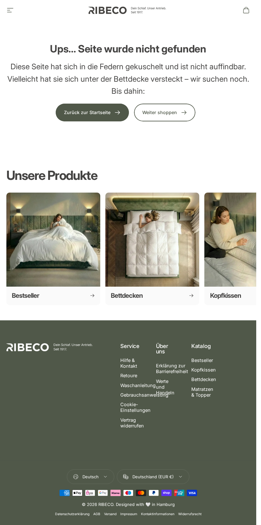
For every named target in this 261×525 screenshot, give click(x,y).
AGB (96, 514)
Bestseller (202, 360)
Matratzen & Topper (202, 392)
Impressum (128, 514)
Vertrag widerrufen (132, 423)
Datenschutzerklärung (72, 514)
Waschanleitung (138, 385)
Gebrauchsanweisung (144, 395)
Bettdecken (203, 379)
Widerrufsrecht (189, 514)
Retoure (128, 375)
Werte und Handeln (165, 387)
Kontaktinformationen (157, 514)
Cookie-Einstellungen (135, 407)
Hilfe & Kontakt (128, 363)
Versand (110, 514)
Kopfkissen (203, 370)
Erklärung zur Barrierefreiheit (172, 368)
